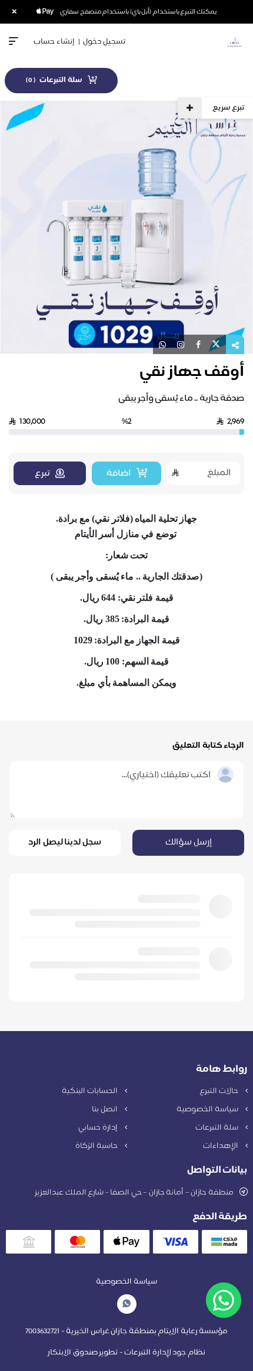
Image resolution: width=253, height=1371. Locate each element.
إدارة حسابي (98, 1127)
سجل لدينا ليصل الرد (64, 842)
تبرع (42, 473)
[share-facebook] (198, 344)
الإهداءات (221, 1146)
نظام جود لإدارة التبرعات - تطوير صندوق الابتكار (126, 1352)
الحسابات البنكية (90, 1091)
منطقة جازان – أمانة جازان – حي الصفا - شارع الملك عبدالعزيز (134, 1192)
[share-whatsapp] (162, 344)
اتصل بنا (105, 1109)
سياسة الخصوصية (208, 1109)
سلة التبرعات (217, 1127)
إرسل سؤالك (188, 842)
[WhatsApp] (126, 1304)
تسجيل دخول (104, 41)
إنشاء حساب (54, 41)
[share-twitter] (216, 344)
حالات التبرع (219, 1091)
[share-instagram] (180, 344)
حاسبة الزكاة (97, 1146)
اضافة (118, 473)
